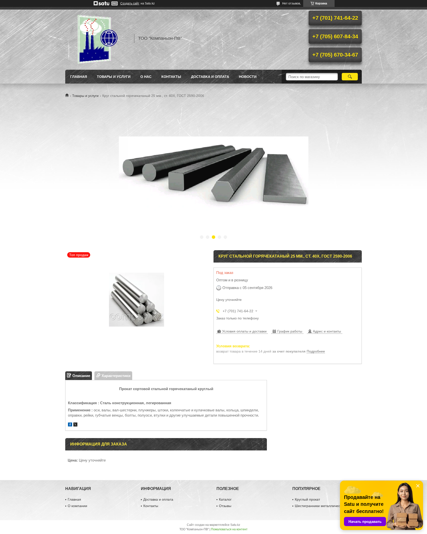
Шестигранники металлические (320, 506)
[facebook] (70, 425)
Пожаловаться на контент (229, 529)
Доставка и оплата (210, 77)
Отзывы (225, 506)
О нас (145, 77)
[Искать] (350, 76)
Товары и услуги (113, 77)
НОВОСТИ (247, 77)
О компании (77, 506)
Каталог (225, 499)
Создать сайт (129, 3)
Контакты (171, 77)
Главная (78, 77)
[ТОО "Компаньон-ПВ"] (97, 38)
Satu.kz (235, 525)
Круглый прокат (307, 499)
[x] (75, 425)
